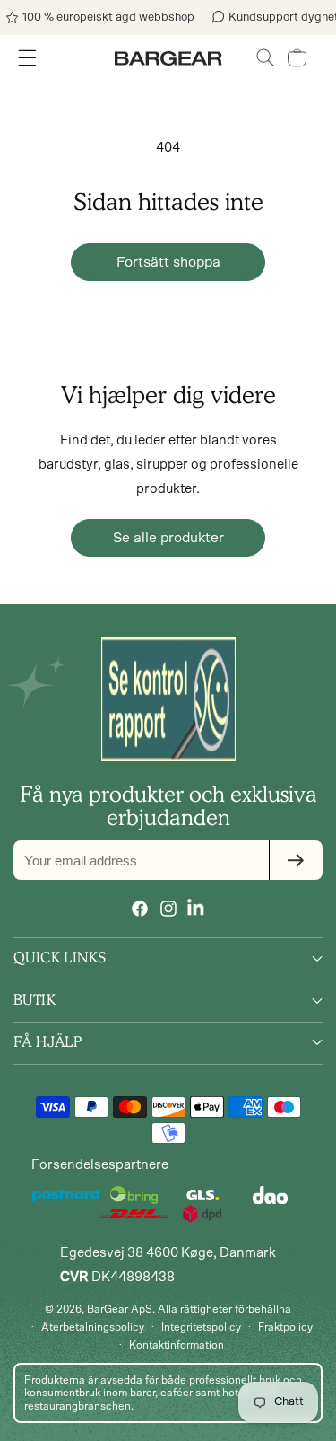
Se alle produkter (168, 538)
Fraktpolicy (285, 1327)
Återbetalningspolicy (92, 1327)
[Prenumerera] (296, 860)
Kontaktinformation (176, 1345)
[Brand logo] (168, 699)
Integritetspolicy (201, 1327)
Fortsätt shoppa (168, 262)
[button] (265, 57)
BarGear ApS (119, 1309)
